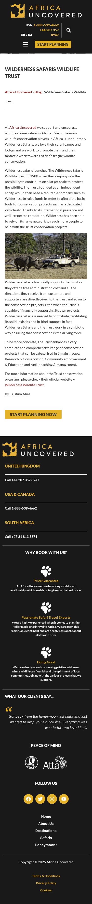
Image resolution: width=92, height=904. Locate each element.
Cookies (46, 890)
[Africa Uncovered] (46, 11)
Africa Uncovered (18, 92)
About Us (46, 823)
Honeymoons (46, 845)
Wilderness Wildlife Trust (24, 385)
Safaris (46, 838)
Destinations (46, 830)
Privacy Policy (46, 883)
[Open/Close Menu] (25, 44)
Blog (38, 92)
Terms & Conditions (46, 876)
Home (46, 816)
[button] (68, 30)
